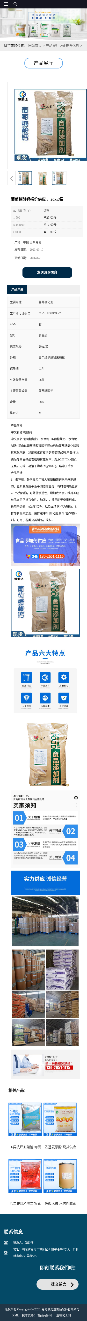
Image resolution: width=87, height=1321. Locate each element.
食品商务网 (44, 1315)
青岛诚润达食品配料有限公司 (60, 1309)
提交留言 (58, 1284)
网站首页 (35, 45)
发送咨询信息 (47, 272)
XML (15, 1315)
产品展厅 (52, 45)
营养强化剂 (70, 45)
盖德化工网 (63, 1315)
